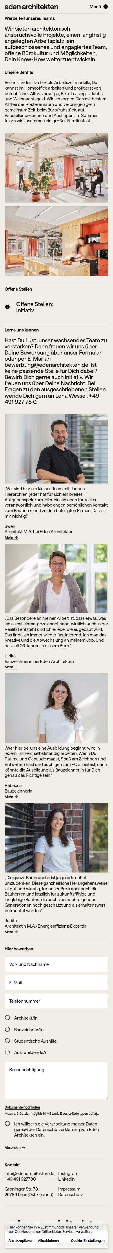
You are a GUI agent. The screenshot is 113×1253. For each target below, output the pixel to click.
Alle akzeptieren (20, 1240)
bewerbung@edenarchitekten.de (46, 364)
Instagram (68, 1173)
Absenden (13, 1147)
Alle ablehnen (48, 1240)
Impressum (69, 1188)
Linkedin (66, 1179)
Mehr (9, 537)
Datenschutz (70, 1194)
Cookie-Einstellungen (88, 1240)
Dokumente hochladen (22, 1107)
